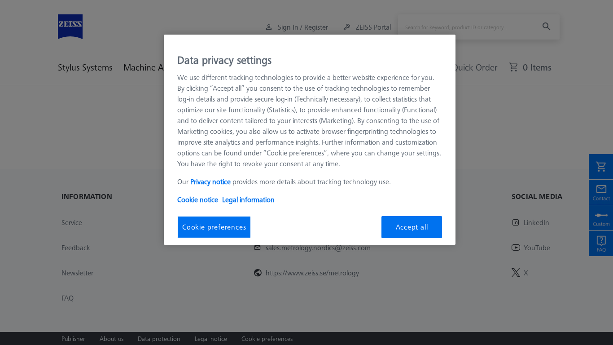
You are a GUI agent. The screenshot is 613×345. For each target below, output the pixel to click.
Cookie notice (197, 199)
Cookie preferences (214, 227)
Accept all (412, 227)
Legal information (248, 199)
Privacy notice (210, 181)
